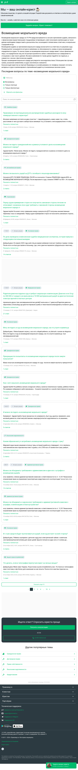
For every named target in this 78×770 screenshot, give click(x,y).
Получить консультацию (39, 627)
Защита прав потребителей (15, 557)
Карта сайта (5, 744)
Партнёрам (6, 701)
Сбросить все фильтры (14, 92)
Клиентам (6, 692)
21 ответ (6, 314)
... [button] (43, 589)
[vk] (3, 749)
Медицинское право (34, 288)
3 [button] (37, 589)
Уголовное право (33, 231)
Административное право (35, 465)
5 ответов (6, 427)
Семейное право (12, 107)
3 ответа (6, 159)
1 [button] (31, 589)
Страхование (11, 197)
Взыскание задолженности (15, 435)
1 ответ (5, 131)
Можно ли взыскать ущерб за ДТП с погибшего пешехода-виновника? (31, 173)
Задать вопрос (71, 2)
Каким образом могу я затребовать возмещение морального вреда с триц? (33, 441)
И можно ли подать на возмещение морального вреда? (25, 412)
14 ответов (7, 254)
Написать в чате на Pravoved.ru (14, 710)
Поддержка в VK (9, 720)
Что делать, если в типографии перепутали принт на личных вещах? (30, 563)
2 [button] (34, 589)
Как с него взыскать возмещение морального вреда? (24, 383)
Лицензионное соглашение (10, 741)
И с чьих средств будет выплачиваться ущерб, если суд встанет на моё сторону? (35, 534)
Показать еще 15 (39, 584)
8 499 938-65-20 (40, 638)
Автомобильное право (14, 167)
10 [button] (46, 589)
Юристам (6, 696)
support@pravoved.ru (10, 713)
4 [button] (40, 589)
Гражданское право (13, 139)
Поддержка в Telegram (11, 717)
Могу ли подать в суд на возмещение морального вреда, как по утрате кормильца (36, 328)
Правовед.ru (7, 687)
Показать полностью (10, 124)
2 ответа (6, 189)
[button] (49, 589)
